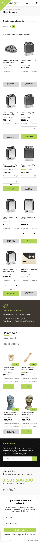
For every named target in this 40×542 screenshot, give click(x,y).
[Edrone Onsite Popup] (20, 271)
